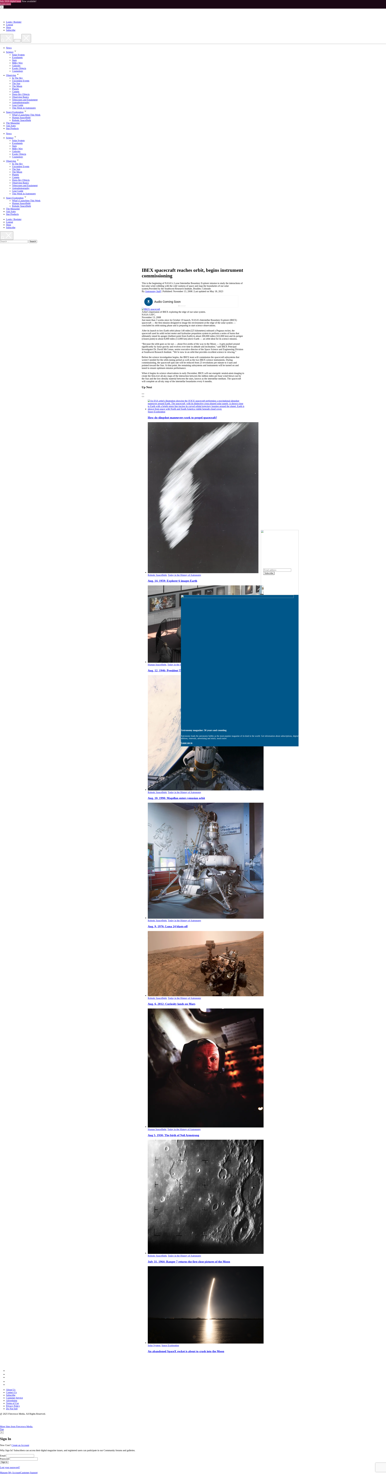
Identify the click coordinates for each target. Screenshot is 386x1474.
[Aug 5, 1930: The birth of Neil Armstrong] (206, 1126)
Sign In (4, 1462)
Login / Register (13, 22)
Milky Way (17, 63)
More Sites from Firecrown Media (16, 1426)
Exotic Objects (19, 68)
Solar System (18, 54)
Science (9, 52)
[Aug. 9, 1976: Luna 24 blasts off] (206, 918)
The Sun (16, 83)
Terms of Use (12, 1403)
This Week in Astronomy (24, 108)
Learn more (5, 4)
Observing (11, 75)
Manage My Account (10, 1472)
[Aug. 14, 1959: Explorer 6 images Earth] (203, 572)
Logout (9, 24)
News (9, 48)
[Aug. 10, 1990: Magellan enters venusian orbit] (206, 789)
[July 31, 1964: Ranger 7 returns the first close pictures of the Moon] (206, 1253)
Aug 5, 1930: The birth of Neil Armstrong (173, 1135)
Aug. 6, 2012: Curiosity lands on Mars (171, 1003)
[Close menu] (26, 38)
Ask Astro (11, 125)
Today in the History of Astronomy (184, 575)
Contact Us (11, 1392)
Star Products (12, 128)
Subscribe (10, 30)
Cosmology (17, 71)
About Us (10, 1389)
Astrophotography (20, 102)
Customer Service (14, 1398)
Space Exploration (15, 112)
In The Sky (17, 78)
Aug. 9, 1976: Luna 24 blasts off (168, 926)
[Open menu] (17, 41)
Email (3, 1455)
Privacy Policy (13, 1406)
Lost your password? (10, 1467)
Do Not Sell (11, 1408)
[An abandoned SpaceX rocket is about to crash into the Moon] (206, 1342)
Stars (14, 60)
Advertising (11, 1400)
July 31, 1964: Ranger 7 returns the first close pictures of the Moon (189, 1261)
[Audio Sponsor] (212, 302)
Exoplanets (17, 57)
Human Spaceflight (21, 117)
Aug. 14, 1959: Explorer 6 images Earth (172, 580)
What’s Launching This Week (26, 115)
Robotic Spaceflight (21, 120)
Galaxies (16, 65)
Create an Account (20, 1445)
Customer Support (29, 1472)
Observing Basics (20, 97)
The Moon (17, 86)
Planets (15, 89)
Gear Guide (17, 105)
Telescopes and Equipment (25, 99)
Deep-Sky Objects (21, 94)
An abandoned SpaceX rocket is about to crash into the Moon (186, 1351)
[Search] (6, 38)
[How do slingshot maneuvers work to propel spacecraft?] (196, 409)
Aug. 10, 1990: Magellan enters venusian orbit (176, 798)
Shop (8, 27)
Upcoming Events (20, 80)
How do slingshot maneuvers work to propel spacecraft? (182, 417)
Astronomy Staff (153, 291)
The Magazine (13, 123)
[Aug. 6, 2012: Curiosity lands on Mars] (206, 995)
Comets (15, 91)
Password (4, 1459)
